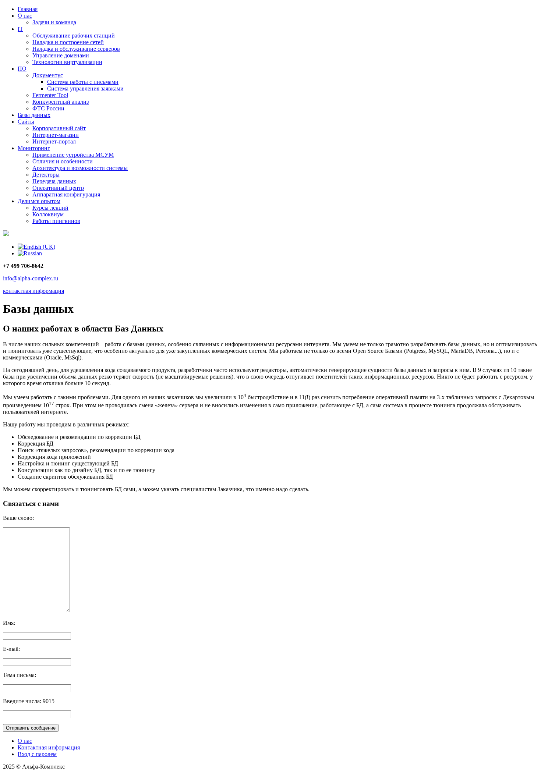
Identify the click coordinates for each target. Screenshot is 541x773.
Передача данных (54, 181)
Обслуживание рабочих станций (73, 35)
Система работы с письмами (83, 82)
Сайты (26, 121)
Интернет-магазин (55, 135)
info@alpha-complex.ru (30, 278)
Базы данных (34, 115)
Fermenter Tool (50, 95)
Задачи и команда (54, 22)
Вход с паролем (37, 754)
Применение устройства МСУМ (73, 155)
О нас (25, 16)
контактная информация (33, 291)
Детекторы (46, 174)
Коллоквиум (48, 214)
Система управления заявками (85, 88)
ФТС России (48, 108)
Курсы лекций (50, 208)
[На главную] (6, 234)
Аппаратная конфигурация (66, 194)
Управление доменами (60, 55)
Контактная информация (49, 747)
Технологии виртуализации (67, 62)
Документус (47, 75)
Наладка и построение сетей (68, 42)
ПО (22, 68)
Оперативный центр (58, 188)
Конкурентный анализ (60, 102)
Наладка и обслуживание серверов (76, 49)
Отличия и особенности (62, 161)
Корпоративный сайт (59, 128)
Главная (28, 9)
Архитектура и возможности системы (80, 168)
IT (20, 29)
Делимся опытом (39, 201)
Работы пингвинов (56, 221)
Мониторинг (34, 148)
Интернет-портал (54, 141)
